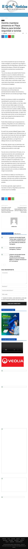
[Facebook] (2, 36)
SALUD (7, 541)
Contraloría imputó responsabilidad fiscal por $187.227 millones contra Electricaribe (20, 210)
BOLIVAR (13, 538)
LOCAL (6, 18)
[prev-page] (2, 265)
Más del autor (17, 233)
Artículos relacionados (7, 233)
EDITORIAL (11, 540)
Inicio (2, 18)
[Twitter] (6, 36)
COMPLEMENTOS (18, 541)
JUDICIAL (18, 538)
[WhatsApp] (12, 36)
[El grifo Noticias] (14, 6)
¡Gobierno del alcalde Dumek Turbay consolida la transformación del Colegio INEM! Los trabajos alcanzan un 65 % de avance (17, 258)
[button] (2, 15)
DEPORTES (16, 540)
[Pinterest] (9, 36)
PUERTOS (22, 540)
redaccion (5, 33)
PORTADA (4, 538)
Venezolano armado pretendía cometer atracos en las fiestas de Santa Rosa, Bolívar (7, 210)
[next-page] (5, 265)
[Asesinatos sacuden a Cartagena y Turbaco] (5, 249)
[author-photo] (14, 224)
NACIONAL (5, 540)
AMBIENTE (12, 541)
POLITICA (23, 538)
